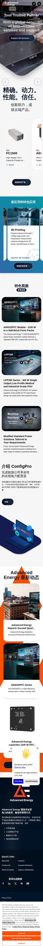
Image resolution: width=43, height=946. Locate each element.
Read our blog (19, 767)
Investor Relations (25, 865)
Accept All (21, 933)
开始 (6, 502)
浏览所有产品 (20, 182)
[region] (21, 923)
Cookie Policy (17, 927)
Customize (21, 943)
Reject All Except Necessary (21, 938)
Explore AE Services (20, 38)
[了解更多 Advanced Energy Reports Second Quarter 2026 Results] (21, 601)
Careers (21, 861)
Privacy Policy (6, 898)
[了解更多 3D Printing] (23, 216)
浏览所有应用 (22, 266)
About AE (5, 861)
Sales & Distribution (26, 870)
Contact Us (6, 865)
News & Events (8, 870)
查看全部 (21, 290)
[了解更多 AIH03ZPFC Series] (21, 661)
